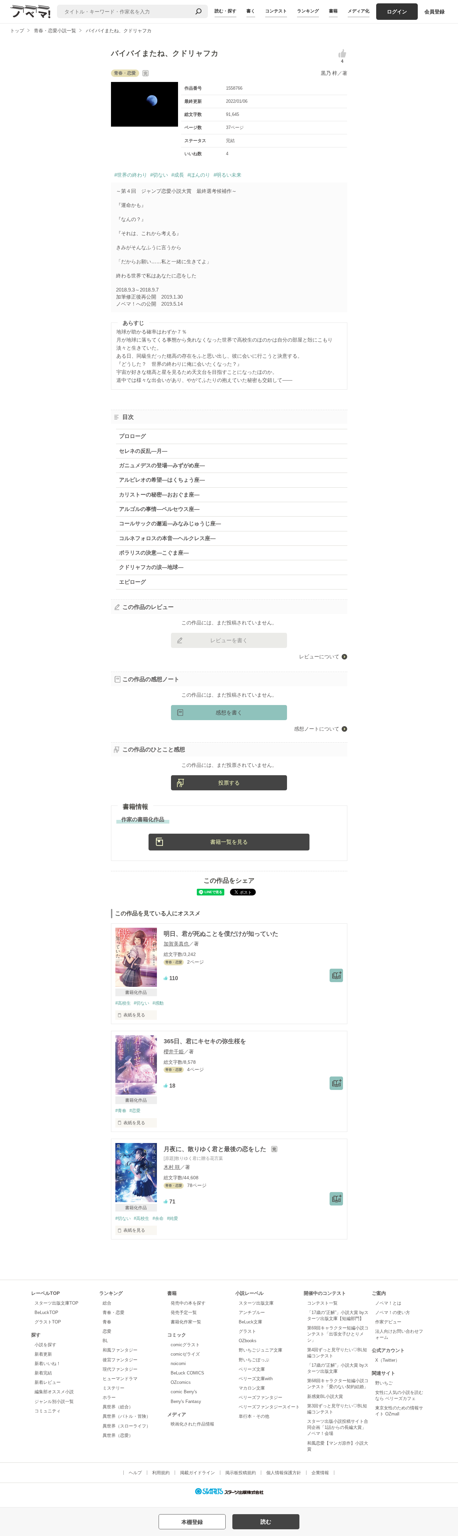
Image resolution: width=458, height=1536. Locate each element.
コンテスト (276, 10)
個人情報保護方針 (283, 1472)
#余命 (158, 1218)
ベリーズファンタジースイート (269, 1406)
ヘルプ (135, 1472)
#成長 (177, 175)
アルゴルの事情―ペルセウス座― (159, 509)
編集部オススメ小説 (54, 1391)
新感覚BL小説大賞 (325, 1396)
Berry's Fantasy (186, 1401)
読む (266, 1522)
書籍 (333, 10)
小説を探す (45, 1344)
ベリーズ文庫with (256, 1378)
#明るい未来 (227, 175)
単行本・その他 (254, 1416)
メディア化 (358, 10)
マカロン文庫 (252, 1388)
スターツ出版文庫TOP (56, 1303)
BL (105, 1340)
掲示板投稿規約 (240, 1472)
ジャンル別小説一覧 (54, 1401)
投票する (229, 783)
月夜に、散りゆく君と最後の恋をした (216, 1149)
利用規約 (161, 1472)
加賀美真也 (176, 944)
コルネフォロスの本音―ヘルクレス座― (167, 538)
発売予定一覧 (184, 1312)
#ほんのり (198, 175)
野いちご (384, 1383)
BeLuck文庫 (250, 1321)
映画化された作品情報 (192, 1424)
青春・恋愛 (113, 1312)
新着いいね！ (48, 1363)
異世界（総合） (118, 1406)
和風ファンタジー (120, 1350)
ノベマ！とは (388, 1303)
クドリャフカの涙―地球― (151, 567)
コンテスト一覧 (322, 1303)
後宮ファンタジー (120, 1359)
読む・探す (225, 10)
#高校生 (123, 1003)
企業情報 (320, 1472)
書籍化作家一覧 (186, 1321)
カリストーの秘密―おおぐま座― (159, 494)
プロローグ (132, 436)
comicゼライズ (185, 1354)
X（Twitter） (387, 1360)
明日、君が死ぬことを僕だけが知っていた (221, 933)
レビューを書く (229, 640)
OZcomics (181, 1382)
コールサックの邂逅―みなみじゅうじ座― (170, 523)
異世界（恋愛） (118, 1435)
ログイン (397, 11)
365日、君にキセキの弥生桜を (205, 1041)
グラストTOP (48, 1321)
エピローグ (132, 582)
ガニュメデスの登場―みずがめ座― (162, 465)
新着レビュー (48, 1382)
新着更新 (43, 1354)
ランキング (308, 10)
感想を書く (229, 712)
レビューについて (319, 656)
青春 (107, 1321)
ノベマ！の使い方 (392, 1312)
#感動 (158, 1003)
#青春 (120, 1110)
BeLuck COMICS (187, 1372)
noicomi (178, 1363)
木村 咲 (172, 1167)
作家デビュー (388, 1321)
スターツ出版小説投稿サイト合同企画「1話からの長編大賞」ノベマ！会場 (337, 1427)
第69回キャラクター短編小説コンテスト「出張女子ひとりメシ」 (337, 1334)
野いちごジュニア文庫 (260, 1350)
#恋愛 (134, 1110)
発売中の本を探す (188, 1303)
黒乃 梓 (329, 73)
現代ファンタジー (120, 1369)
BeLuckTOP (46, 1312)
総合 (107, 1303)
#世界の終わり (130, 175)
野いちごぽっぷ (254, 1359)
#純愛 (172, 1218)
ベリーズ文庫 (252, 1369)
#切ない (159, 175)
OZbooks (247, 1340)
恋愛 (107, 1331)
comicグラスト (185, 1344)
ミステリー (113, 1388)
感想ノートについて (316, 729)
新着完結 (43, 1372)
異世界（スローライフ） (127, 1426)
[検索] (198, 11)
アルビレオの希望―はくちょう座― (162, 480)
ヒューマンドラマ (120, 1378)
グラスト (247, 1331)
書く (250, 10)
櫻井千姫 (174, 1051)
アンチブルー (252, 1312)
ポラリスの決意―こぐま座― (154, 553)
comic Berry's (184, 1391)
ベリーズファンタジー (260, 1397)
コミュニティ (48, 1410)
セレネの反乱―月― (143, 451)
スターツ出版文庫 (256, 1303)
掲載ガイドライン (197, 1472)
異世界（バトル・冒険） (127, 1416)
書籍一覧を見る (229, 842)
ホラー (109, 1397)
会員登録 (434, 11)
